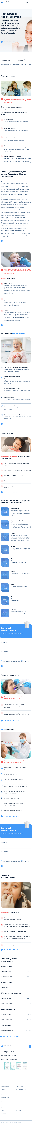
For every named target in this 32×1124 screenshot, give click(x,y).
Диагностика (19, 1092)
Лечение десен (5, 1094)
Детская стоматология (21, 1094)
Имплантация (4, 1084)
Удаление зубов (5, 1097)
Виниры (3, 1089)
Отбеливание (19, 1086)
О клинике (18, 1105)
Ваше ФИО (4, 642)
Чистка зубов (19, 1084)
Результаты (3, 1113)
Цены (2, 1107)
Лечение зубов (4, 1092)
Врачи (2, 1105)
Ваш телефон (4, 651)
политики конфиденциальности (22, 660)
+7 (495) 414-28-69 (7, 1052)
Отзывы (18, 1107)
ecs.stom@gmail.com (8, 1055)
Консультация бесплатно (11, 241)
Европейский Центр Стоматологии (7, 1046)
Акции (2, 1110)
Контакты (18, 1110)
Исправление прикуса (21, 1089)
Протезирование (5, 1086)
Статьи (2, 1115)
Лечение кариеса (6, 64)
